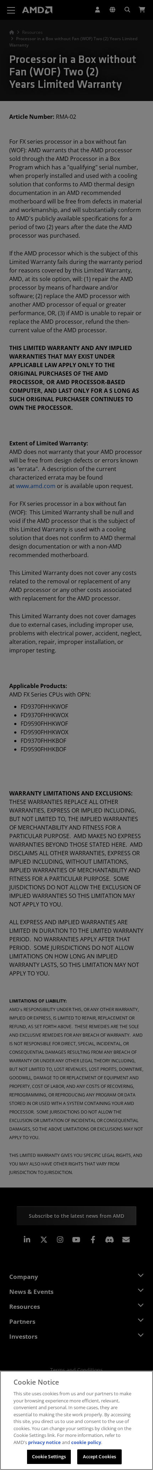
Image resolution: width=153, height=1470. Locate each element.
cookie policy (86, 1442)
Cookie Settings (49, 1456)
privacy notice (44, 1442)
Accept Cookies (99, 1456)
